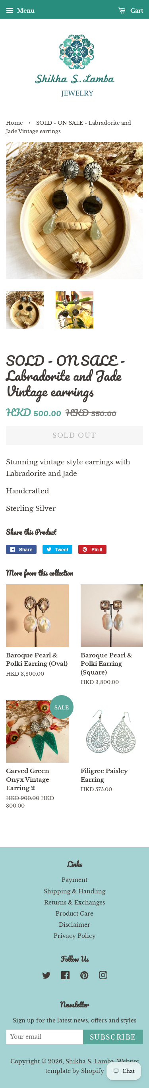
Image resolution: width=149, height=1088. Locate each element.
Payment (74, 879)
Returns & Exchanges (74, 902)
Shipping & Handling (74, 891)
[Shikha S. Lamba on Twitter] (46, 976)
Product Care (74, 913)
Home (14, 123)
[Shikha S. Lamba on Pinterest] (84, 976)
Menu (25, 10)
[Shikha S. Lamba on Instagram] (103, 976)
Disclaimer (74, 924)
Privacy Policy (75, 935)
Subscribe (113, 1037)
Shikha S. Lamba (90, 1061)
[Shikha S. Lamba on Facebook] (65, 976)
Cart (136, 10)
